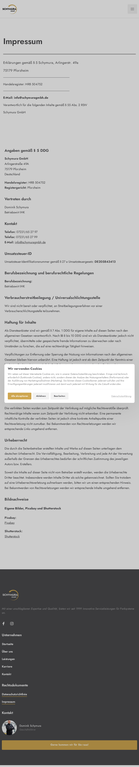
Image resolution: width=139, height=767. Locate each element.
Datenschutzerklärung (121, 396)
